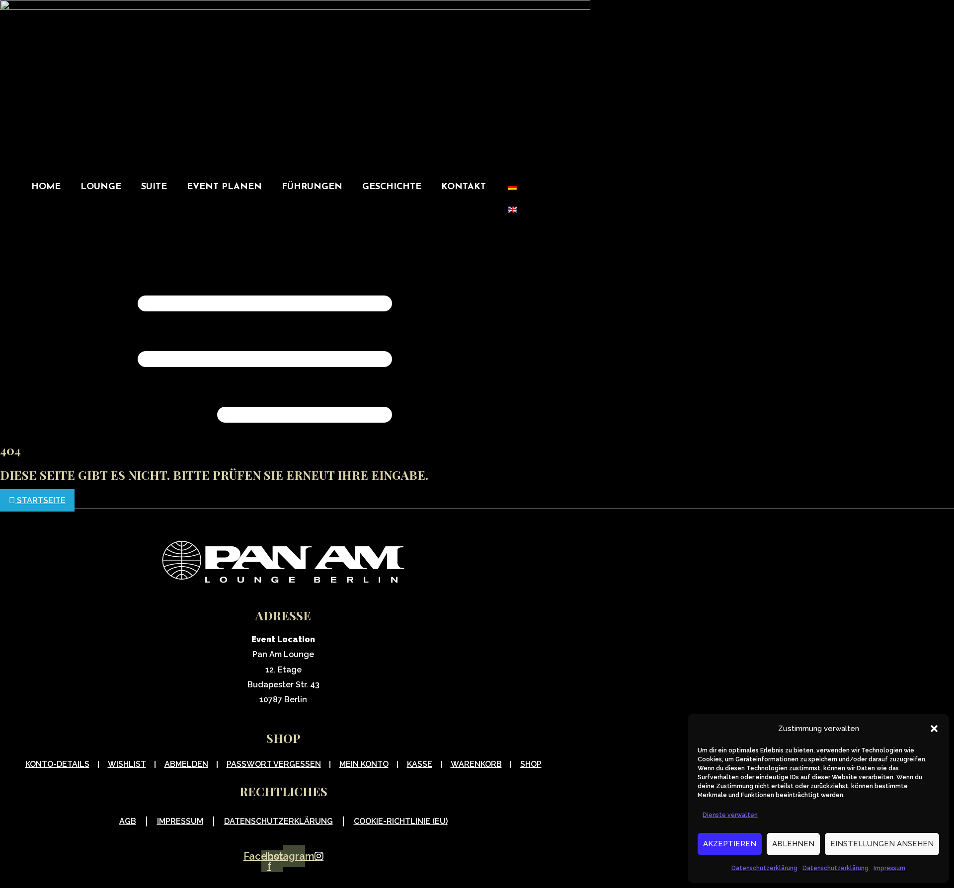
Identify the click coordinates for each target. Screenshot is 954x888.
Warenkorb (476, 764)
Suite (154, 187)
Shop (531, 764)
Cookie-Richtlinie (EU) (401, 821)
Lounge (100, 187)
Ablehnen (793, 843)
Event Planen (224, 187)
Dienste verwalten (730, 815)
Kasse (419, 764)
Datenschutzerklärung (764, 868)
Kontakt (463, 187)
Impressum (889, 868)
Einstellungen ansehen (882, 843)
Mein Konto (364, 764)
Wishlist (127, 764)
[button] (934, 729)
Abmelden (186, 764)
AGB (127, 821)
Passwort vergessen (274, 764)
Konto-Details (57, 764)
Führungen (312, 187)
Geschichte (391, 187)
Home (46, 187)
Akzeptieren (729, 843)
